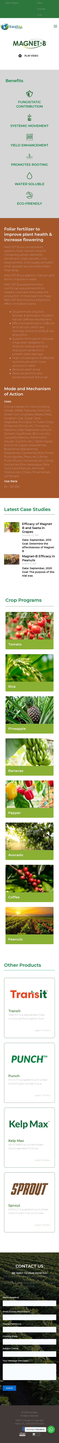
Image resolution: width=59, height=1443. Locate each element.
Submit (9, 1388)
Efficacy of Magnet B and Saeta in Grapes (37, 528)
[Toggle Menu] (28, 3)
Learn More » (43, 1030)
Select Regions (12, 3)
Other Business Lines (41, 9)
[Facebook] (24, 1429)
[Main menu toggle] (55, 26)
